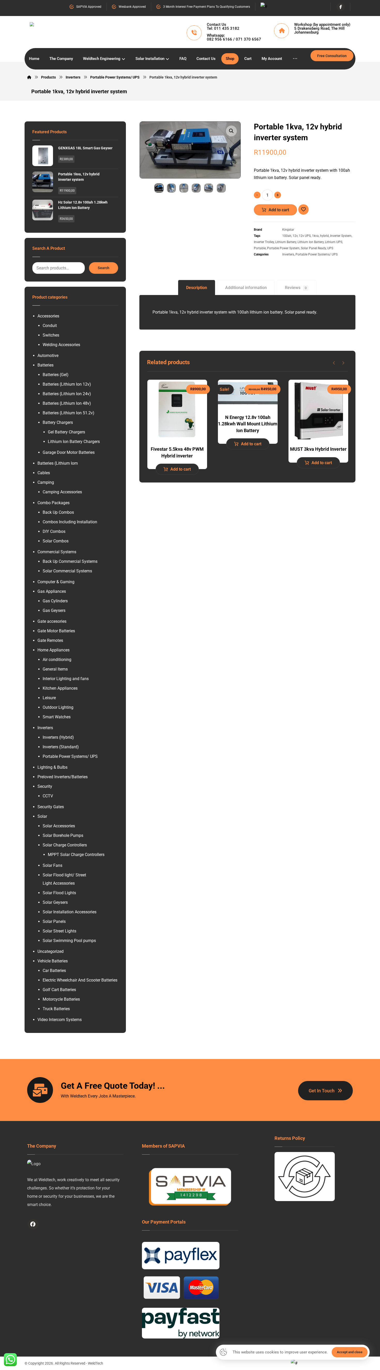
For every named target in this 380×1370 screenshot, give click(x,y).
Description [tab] (196, 287)
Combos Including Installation (70, 521)
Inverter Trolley (264, 242)
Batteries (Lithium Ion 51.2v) (68, 412)
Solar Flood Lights (59, 892)
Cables (43, 472)
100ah (286, 236)
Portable (260, 248)
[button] (231, 131)
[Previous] (334, 363)
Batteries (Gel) (56, 374)
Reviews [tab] (296, 287)
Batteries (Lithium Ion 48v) (67, 403)
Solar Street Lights (59, 931)
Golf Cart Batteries (59, 989)
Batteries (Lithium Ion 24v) (67, 393)
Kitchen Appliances (60, 688)
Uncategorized (50, 951)
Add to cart (279, 209)
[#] (33, 1224)
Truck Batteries (56, 1008)
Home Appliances (53, 650)
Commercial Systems (56, 551)
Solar (42, 816)
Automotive (47, 355)
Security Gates (50, 806)
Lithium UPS (333, 242)
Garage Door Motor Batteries (69, 452)
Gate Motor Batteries (56, 630)
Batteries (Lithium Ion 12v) (67, 384)
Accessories (48, 316)
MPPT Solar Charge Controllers (76, 854)
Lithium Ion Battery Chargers (74, 441)
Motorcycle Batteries (61, 999)
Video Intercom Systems (59, 1019)
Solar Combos (56, 541)
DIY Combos (54, 531)
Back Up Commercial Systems (70, 561)
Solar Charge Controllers (65, 845)
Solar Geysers (55, 902)
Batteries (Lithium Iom (57, 463)
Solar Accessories (59, 825)
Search (103, 268)
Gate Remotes (50, 640)
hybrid (324, 236)
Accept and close (349, 1352)
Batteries (45, 365)
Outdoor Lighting (58, 707)
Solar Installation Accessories (69, 911)
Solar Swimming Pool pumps (69, 940)
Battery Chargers (58, 422)
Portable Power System (283, 248)
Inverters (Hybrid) (58, 737)
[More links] (295, 58)
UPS (330, 248)
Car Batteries (54, 970)
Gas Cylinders (55, 600)
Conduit (50, 325)
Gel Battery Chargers (66, 432)
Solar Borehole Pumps (63, 835)
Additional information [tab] (246, 287)
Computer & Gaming (55, 581)
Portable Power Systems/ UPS (316, 254)
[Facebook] (341, 7)
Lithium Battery (285, 242)
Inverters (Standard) (61, 746)
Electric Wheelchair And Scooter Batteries (80, 980)
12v (295, 236)
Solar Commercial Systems (67, 571)
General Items (55, 669)
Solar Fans (52, 865)
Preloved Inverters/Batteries (62, 776)
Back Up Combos (58, 512)
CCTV (48, 795)
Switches (51, 335)
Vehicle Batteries (52, 961)
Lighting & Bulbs (52, 767)
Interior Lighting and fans (66, 678)
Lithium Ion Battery (311, 242)
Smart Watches (57, 716)
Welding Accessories (61, 344)
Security (44, 786)
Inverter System (341, 236)
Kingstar (288, 229)
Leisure (49, 697)
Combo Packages (53, 502)
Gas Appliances (51, 591)
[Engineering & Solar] (83, 31)
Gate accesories (51, 621)
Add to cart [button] (180, 469)
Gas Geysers (54, 610)
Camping (45, 482)
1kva (315, 236)
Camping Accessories (62, 491)
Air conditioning (57, 659)
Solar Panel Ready (313, 248)
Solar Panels (54, 921)
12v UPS (305, 236)
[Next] (343, 363)
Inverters (288, 254)
